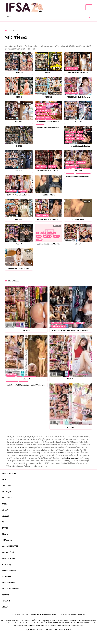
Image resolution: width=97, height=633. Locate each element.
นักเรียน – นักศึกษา (9, 571)
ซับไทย (4, 480)
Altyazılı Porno (30, 629)
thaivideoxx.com (63, 453)
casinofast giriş (83, 435)
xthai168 (67, 629)
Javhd (60, 629)
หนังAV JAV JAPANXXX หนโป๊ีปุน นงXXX (29, 620)
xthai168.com (22, 447)
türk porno (11, 623)
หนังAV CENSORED (9, 474)
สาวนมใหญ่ (51, 233)
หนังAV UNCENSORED (11, 589)
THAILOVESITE (64, 623)
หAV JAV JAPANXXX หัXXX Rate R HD (82, 623)
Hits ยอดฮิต (40, 104)
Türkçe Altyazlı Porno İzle (38, 625)
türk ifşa (4, 623)
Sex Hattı (18, 623)
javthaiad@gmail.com (78, 614)
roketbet (8, 437)
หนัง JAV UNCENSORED (44, 110)
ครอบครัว (5, 504)
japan (73, 132)
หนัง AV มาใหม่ (41, 107)
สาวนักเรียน (6, 577)
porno (7, 435)
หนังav (80, 132)
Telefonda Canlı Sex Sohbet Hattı (34, 623)
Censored (6, 486)
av (67, 132)
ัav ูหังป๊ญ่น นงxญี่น (49, 620)
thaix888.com (72, 458)
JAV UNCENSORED (71, 68)
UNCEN (5, 607)
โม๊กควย (68, 142)
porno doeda (23, 435)
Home (10, 31)
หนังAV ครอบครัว (8, 583)
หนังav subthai (41, 114)
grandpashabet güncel (22, 437)
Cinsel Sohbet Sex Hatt (88, 620)
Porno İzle (53, 629)
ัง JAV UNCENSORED (8, 620)
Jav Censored (41, 166)
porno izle (14, 435)
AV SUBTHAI (7, 498)
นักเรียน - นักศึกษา (52, 104)
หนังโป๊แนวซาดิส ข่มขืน (43, 117)
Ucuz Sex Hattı (78, 625)
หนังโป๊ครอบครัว (69, 323)
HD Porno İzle (42, 629)
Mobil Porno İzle (67, 625)
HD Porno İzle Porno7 (54, 625)
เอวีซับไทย (6, 601)
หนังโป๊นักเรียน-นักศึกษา (59, 326)
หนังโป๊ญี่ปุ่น (53, 114)
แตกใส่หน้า (80, 138)
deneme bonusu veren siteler (40, 435)
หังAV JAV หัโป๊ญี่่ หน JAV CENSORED (68, 620)
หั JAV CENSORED (52, 623)
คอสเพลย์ (5, 595)
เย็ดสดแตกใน (70, 138)
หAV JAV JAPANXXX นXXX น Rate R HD (46, 614)
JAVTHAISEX (18, 625)
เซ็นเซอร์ (79, 135)
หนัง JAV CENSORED (72, 165)
